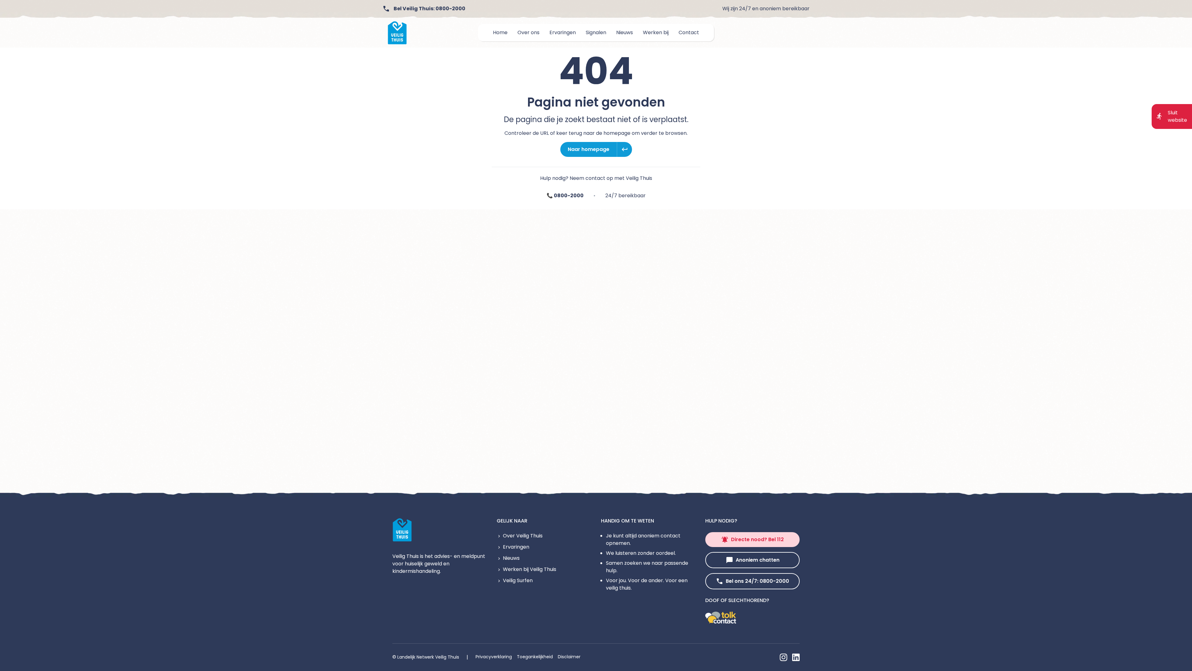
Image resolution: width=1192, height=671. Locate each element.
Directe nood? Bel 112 (757, 539)
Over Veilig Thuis (523, 535)
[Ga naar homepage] (397, 33)
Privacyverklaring (494, 657)
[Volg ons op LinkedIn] (796, 657)
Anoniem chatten (757, 560)
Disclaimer (569, 657)
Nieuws (511, 558)
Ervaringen (516, 546)
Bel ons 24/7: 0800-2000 (757, 581)
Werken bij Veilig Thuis (529, 569)
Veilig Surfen (518, 580)
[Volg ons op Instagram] (783, 657)
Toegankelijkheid (535, 657)
